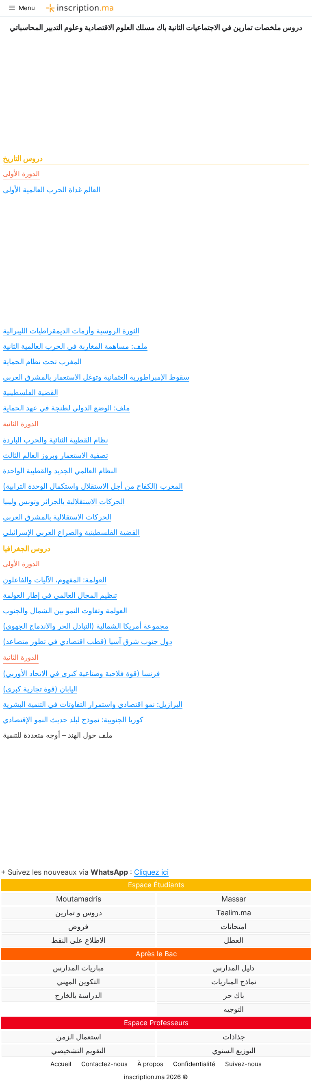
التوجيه (233, 1009)
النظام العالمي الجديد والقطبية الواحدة (60, 470)
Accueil (61, 1064)
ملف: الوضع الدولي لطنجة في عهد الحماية (66, 407)
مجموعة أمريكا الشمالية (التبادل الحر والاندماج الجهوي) (86, 626)
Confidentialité (194, 1064)
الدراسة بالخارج (78, 995)
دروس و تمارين (78, 912)
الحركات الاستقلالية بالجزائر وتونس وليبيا (64, 501)
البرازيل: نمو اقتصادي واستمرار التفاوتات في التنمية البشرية (92, 704)
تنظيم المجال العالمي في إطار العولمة (60, 595)
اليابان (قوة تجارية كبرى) (40, 689)
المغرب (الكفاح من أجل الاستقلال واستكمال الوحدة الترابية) (93, 486)
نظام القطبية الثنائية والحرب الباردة (55, 440)
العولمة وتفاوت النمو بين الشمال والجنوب (65, 610)
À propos (150, 1064)
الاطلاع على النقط (78, 940)
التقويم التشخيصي (78, 1050)
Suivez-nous (243, 1064)
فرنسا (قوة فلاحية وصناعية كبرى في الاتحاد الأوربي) (81, 673)
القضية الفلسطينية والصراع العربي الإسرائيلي (71, 532)
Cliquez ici (151, 872)
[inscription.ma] (78, 8)
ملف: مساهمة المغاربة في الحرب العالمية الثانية (75, 346)
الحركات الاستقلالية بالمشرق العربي (57, 517)
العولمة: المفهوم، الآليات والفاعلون (54, 579)
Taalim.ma (233, 912)
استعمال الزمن (78, 1036)
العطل (233, 940)
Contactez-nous (104, 1064)
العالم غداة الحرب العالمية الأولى (51, 189)
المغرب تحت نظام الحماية (42, 361)
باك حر (233, 995)
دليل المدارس (233, 968)
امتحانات (234, 926)
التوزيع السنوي (234, 1050)
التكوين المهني (78, 981)
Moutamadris (78, 899)
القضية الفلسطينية (30, 392)
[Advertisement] (156, 90)
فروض (78, 926)
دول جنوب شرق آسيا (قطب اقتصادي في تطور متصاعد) (87, 641)
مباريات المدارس (78, 968)
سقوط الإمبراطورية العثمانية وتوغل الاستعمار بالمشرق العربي (96, 377)
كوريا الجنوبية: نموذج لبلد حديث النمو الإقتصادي (73, 719)
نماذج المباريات (233, 981)
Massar (233, 899)
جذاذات (234, 1036)
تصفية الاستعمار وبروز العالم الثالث (55, 455)
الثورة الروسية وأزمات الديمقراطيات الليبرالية (71, 330)
